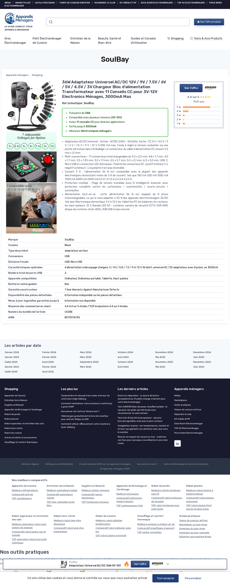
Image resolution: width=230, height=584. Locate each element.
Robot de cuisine (13, 433)
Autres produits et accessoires (20, 437)
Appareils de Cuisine (15, 395)
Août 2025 (48, 362)
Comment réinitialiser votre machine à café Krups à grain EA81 (86, 405)
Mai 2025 (160, 357)
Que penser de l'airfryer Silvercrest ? (80, 411)
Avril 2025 (123, 357)
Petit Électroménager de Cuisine (47, 40)
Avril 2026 (123, 366)
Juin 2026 (198, 366)
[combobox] (118, 22)
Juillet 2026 (11, 371)
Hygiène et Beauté (14, 405)
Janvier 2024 (11, 352)
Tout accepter (165, 578)
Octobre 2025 (125, 362)
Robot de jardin (12, 414)
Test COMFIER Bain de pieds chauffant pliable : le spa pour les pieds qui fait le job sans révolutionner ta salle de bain (142, 409)
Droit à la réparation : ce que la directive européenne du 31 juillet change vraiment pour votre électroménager (141, 398)
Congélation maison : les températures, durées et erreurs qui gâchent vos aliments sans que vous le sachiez (143, 428)
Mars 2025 (85, 357)
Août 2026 (48, 371)
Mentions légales (30, 464)
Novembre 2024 (164, 352)
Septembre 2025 (89, 362)
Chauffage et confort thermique (20, 442)
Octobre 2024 (125, 352)
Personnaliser (193, 578)
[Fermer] (168, 564)
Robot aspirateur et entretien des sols (24, 423)
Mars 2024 (85, 352)
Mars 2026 (85, 366)
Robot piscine (11, 419)
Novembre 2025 (164, 362)
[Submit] (50, 22)
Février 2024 (49, 352)
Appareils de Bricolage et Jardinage (23, 409)
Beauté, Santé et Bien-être (109, 40)
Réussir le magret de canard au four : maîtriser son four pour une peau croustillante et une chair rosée (143, 440)
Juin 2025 (198, 357)
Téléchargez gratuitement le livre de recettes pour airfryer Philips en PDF (84, 417)
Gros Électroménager (15, 40)
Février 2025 (49, 357)
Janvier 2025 (11, 357)
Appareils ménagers (17, 75)
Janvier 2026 (11, 366)
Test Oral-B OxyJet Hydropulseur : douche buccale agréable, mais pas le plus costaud (140, 419)
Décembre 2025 (202, 362)
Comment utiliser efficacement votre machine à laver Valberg (85, 425)
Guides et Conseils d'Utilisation (143, 40)
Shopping (177, 38)
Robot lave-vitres (13, 428)
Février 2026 (49, 366)
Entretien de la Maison (80, 40)
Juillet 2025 (11, 362)
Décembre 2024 (202, 352)
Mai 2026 (160, 366)
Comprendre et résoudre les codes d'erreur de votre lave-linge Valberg (85, 397)
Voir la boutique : (78, 103)
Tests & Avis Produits (208, 38)
